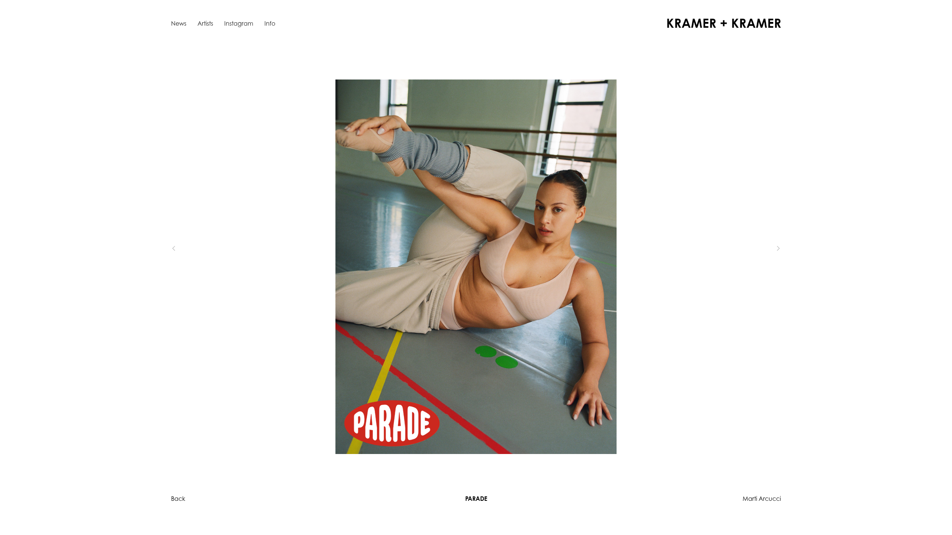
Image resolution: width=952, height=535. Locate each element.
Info (269, 23)
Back (178, 498)
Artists (205, 23)
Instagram (238, 23)
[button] (186, 248)
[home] (724, 23)
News (178, 23)
